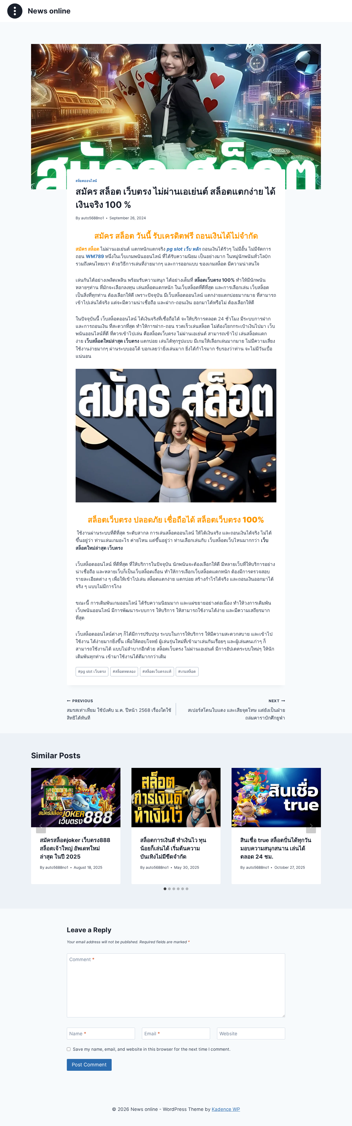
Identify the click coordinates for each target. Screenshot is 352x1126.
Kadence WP (226, 1109)
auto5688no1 (92, 218)
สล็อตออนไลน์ (86, 181)
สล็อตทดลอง (124, 671)
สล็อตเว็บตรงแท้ (156, 671)
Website (228, 1033)
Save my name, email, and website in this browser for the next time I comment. (151, 1049)
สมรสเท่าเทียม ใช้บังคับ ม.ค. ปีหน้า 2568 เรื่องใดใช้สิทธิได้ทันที (119, 710)
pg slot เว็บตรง (92, 671)
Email (152, 1033)
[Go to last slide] (41, 825)
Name (77, 1033)
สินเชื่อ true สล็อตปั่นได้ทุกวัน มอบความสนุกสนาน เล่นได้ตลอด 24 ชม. (275, 848)
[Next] (311, 825)
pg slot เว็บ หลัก (184, 249)
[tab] (165, 888)
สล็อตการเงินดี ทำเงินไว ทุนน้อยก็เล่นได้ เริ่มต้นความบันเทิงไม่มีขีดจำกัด (173, 848)
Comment (82, 959)
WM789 (95, 256)
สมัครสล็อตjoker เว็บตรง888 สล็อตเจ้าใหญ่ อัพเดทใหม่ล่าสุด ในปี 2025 (75, 848)
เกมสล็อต (187, 671)
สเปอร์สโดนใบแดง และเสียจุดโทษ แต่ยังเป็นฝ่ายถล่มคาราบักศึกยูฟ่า (236, 710)
